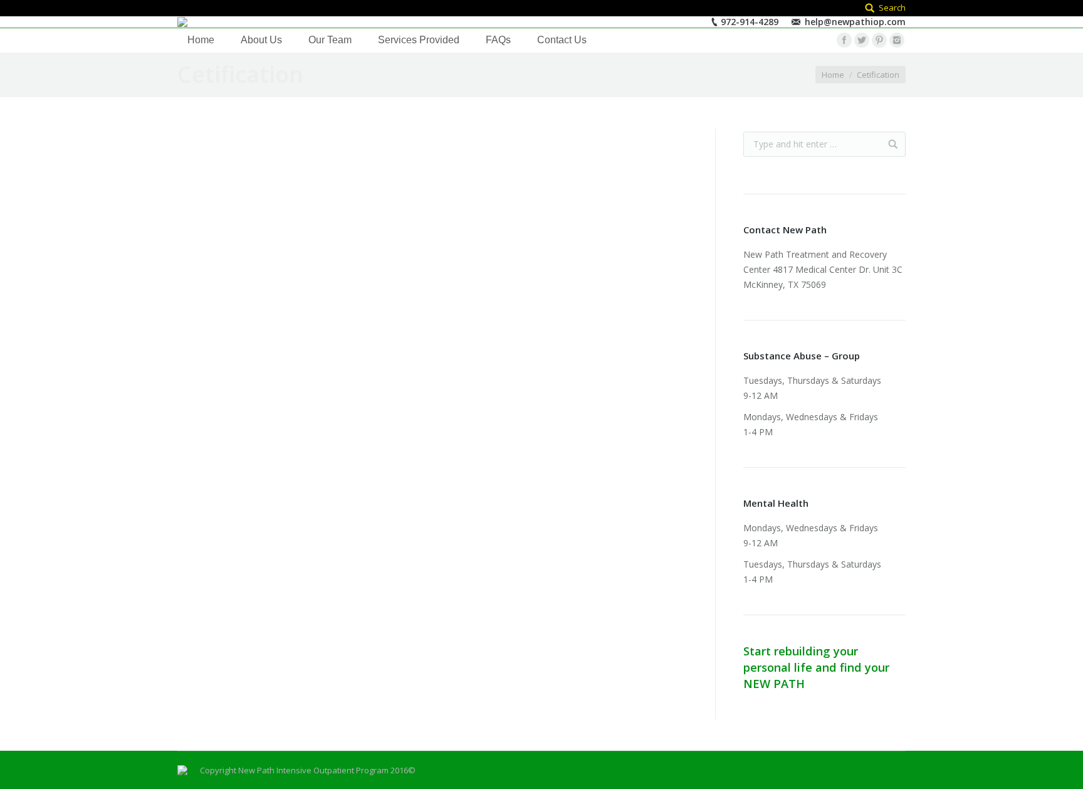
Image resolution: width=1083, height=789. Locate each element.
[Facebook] (844, 40)
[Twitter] (861, 40)
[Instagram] (896, 40)
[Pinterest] (879, 40)
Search (892, 7)
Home (833, 74)
